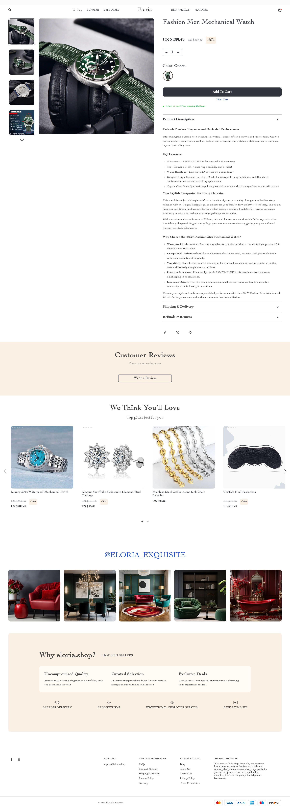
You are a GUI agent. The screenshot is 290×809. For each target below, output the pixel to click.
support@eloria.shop (114, 764)
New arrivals (180, 10)
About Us (185, 769)
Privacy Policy (187, 778)
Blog (182, 764)
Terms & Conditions (190, 783)
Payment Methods (148, 769)
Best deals (111, 10)
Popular (93, 10)
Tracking (143, 783)
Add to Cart (222, 92)
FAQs (142, 764)
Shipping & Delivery (149, 774)
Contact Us (186, 774)
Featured (201, 10)
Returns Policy (146, 778)
